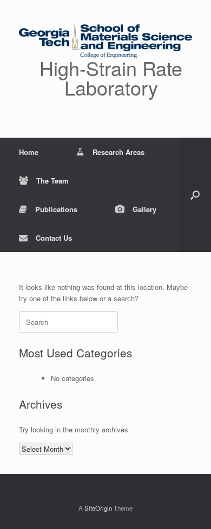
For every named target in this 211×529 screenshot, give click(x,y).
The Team (52, 180)
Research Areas (118, 152)
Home (28, 152)
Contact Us (54, 238)
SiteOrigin (98, 508)
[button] (195, 195)
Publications (56, 209)
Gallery (144, 209)
